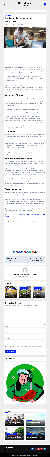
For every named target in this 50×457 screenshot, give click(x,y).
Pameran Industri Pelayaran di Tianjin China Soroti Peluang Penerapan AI (35, 437)
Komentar (7, 308)
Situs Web (7, 338)
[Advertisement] (25, 57)
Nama (6, 326)
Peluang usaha (8, 15)
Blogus (28, 455)
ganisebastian (11, 293)
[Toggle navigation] (5, 4)
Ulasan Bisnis (23, 289)
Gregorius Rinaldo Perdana (14, 24)
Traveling (14, 433)
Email (6, 332)
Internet (9, 420)
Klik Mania (24, 3)
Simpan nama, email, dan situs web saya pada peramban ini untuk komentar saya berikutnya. (23, 347)
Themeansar (35, 455)
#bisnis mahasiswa (28, 24)
